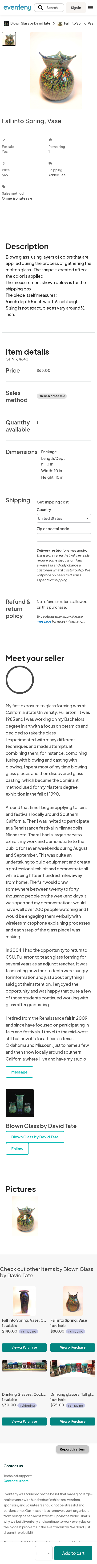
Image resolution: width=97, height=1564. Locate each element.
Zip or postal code (53, 528)
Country (44, 509)
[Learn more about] (20, 681)
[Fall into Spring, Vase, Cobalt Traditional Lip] (24, 1319)
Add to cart (73, 1553)
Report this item (72, 1449)
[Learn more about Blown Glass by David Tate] (20, 1103)
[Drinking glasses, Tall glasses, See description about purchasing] (72, 1393)
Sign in (76, 7)
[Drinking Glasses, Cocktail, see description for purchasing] (24, 1393)
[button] (49, 7)
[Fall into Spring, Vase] (72, 1319)
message (44, 621)
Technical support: (18, 1478)
